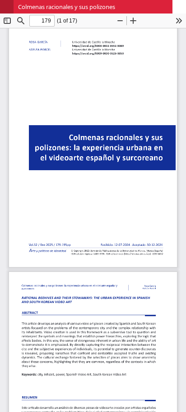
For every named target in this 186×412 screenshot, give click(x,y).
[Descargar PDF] (179, 7)
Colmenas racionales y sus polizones (66, 7)
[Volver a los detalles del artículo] (7, 7)
